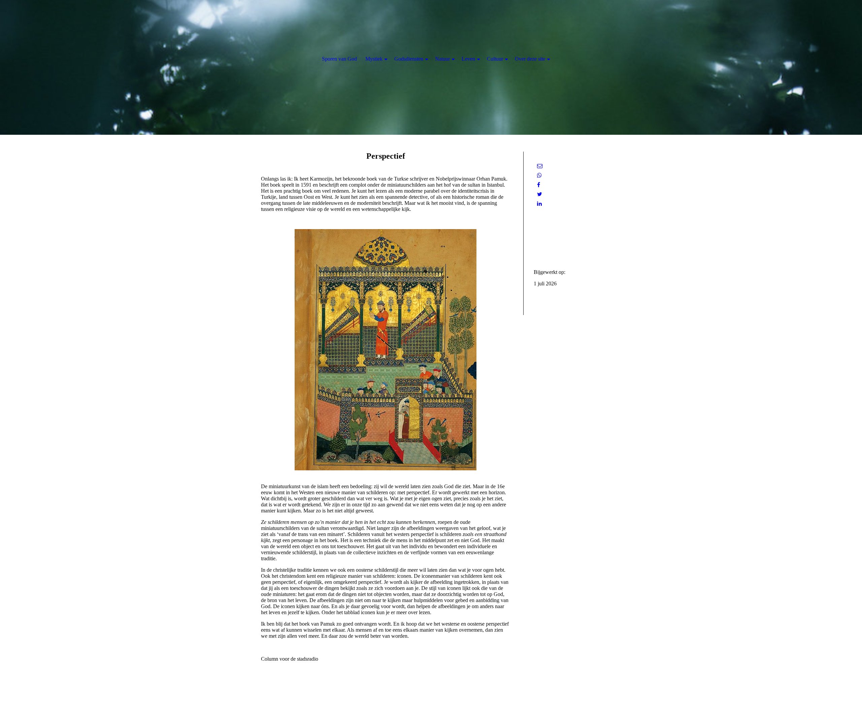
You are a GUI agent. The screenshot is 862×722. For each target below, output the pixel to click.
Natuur (442, 59)
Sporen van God (339, 59)
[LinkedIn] (539, 204)
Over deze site (530, 59)
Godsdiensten (408, 59)
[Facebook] (538, 185)
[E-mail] (539, 166)
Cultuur (495, 59)
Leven (468, 59)
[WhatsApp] (539, 175)
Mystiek (374, 59)
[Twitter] (539, 194)
